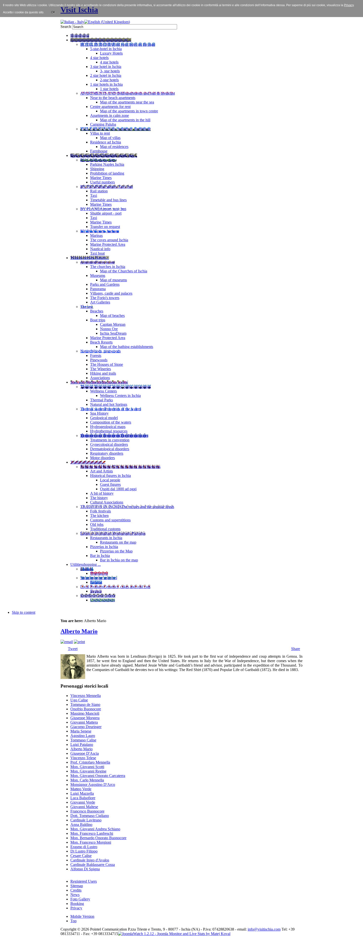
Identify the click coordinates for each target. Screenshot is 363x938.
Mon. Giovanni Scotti (87, 767)
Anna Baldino (81, 824)
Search (66, 26)
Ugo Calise (79, 700)
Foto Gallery (80, 899)
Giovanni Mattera (84, 722)
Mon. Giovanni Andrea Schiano (95, 829)
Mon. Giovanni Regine (88, 771)
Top (73, 921)
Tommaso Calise (83, 740)
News (75, 895)
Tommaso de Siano (85, 704)
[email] (66, 642)
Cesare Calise (81, 856)
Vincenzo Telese (83, 758)
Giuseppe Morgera (85, 718)
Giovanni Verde (82, 802)
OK (53, 12)
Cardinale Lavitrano (85, 820)
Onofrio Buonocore (85, 709)
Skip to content (23, 612)
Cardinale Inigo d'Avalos (89, 860)
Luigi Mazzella (82, 793)
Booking (77, 903)
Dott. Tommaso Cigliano (89, 816)
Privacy (76, 908)
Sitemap (76, 886)
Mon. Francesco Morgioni (90, 842)
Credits (75, 890)
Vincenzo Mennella (85, 695)
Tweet (73, 649)
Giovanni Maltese (84, 807)
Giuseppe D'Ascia (84, 753)
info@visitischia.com (264, 929)
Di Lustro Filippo (84, 851)
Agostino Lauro (82, 736)
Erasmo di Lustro (83, 847)
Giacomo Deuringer (85, 727)
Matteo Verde (80, 789)
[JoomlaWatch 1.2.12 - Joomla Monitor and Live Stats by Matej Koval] (174, 934)
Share (295, 649)
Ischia (185, 929)
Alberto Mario (79, 631)
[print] (79, 642)
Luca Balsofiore (82, 798)
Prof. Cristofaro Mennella (90, 762)
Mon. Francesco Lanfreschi (91, 833)
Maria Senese (80, 731)
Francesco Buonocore (87, 811)
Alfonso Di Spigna (85, 869)
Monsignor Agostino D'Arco (92, 784)
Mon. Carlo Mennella (87, 780)
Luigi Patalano (81, 744)
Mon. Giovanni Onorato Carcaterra (97, 776)
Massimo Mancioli (84, 713)
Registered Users (83, 881)
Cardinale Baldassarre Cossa (92, 864)
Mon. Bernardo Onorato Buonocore (98, 838)
